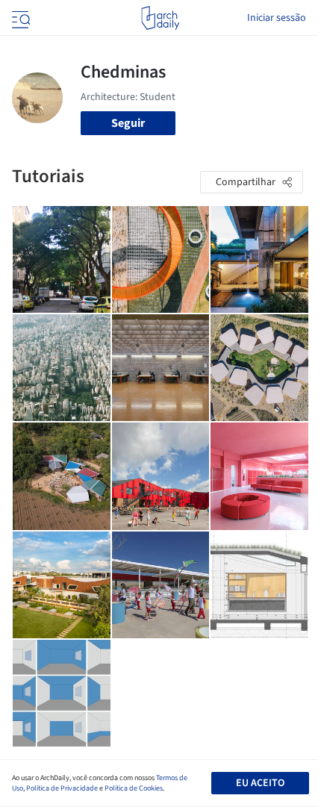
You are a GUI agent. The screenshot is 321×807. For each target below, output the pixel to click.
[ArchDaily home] (160, 18)
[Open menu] (19, 17)
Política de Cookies (134, 788)
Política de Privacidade (62, 788)
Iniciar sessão (276, 18)
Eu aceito (260, 783)
